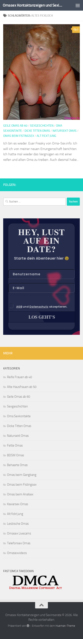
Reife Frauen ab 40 (19, 377)
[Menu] (77, 5)
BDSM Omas (15, 455)
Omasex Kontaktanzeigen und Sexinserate (33, 5)
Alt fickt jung (46, 136)
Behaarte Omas (17, 465)
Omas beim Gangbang (21, 475)
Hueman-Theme (65, 625)
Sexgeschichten (41, 125)
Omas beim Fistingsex (18, 136)
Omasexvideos (17, 553)
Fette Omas (15, 445)
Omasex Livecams (19, 533)
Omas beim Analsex (20, 494)
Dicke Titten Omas (37, 131)
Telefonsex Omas (18, 543)
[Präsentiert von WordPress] (28, 625)
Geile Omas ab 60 (15, 125)
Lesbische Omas (18, 524)
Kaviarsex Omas (17, 504)
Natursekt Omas (65, 131)
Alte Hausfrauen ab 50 (21, 387)
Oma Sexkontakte (19, 416)
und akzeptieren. (41, 307)
